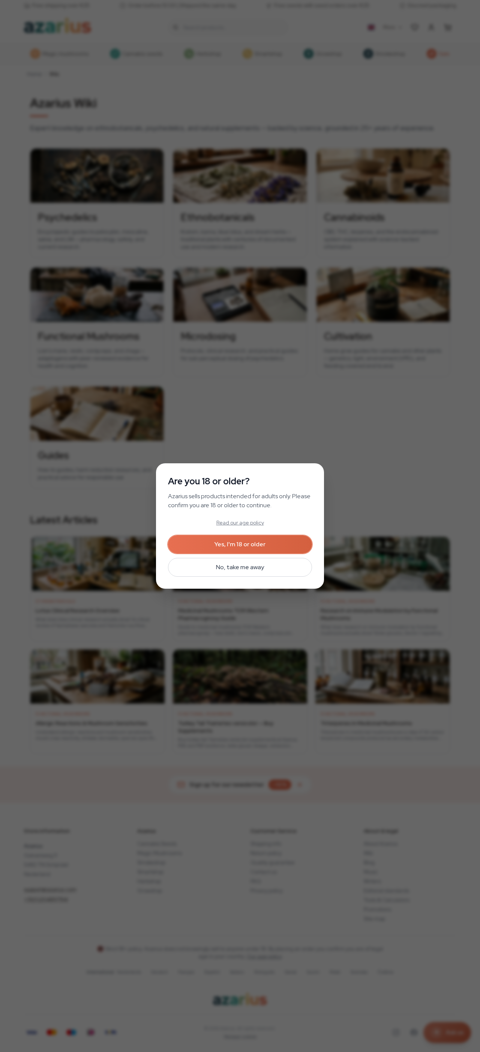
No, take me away (240, 567)
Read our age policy (240, 522)
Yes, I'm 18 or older (240, 544)
